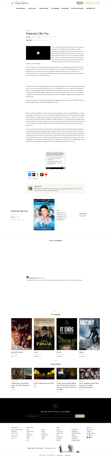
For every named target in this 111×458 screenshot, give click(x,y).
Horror (27, 438)
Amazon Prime (29, 431)
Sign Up (13, 438)
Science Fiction (44, 434)
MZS (58, 434)
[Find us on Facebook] (87, 437)
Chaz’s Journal (60, 431)
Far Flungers (59, 436)
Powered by (30, 178)
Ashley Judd (55, 47)
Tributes (58, 440)
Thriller (42, 438)
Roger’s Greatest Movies (16, 429)
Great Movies (44, 8)
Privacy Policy (68, 455)
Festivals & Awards (77, 8)
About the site (90, 429)
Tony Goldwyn (82, 215)
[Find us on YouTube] (89, 437)
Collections (32, 8)
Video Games (75, 431)
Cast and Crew (14, 433)
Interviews (65, 8)
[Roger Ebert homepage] (20, 3)
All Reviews (13, 431)
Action (27, 429)
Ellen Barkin (31, 88)
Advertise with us (90, 433)
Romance (43, 433)
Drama (38, 37)
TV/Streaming (55, 8)
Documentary (29, 434)
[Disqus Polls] (55, 260)
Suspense (43, 436)
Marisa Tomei (59, 219)
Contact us (89, 431)
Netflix (42, 431)
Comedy (28, 433)
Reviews (27, 30)
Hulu (27, 440)
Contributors (90, 8)
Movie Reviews (20, 8)
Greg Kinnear (51, 88)
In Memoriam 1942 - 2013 (50, 448)
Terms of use (60, 455)
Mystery (43, 429)
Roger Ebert (29, 40)
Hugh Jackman (66, 88)
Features (74, 434)
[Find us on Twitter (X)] (91, 437)
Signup (80, 3)
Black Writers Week (76, 433)
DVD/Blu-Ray (75, 429)
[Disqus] (55, 292)
